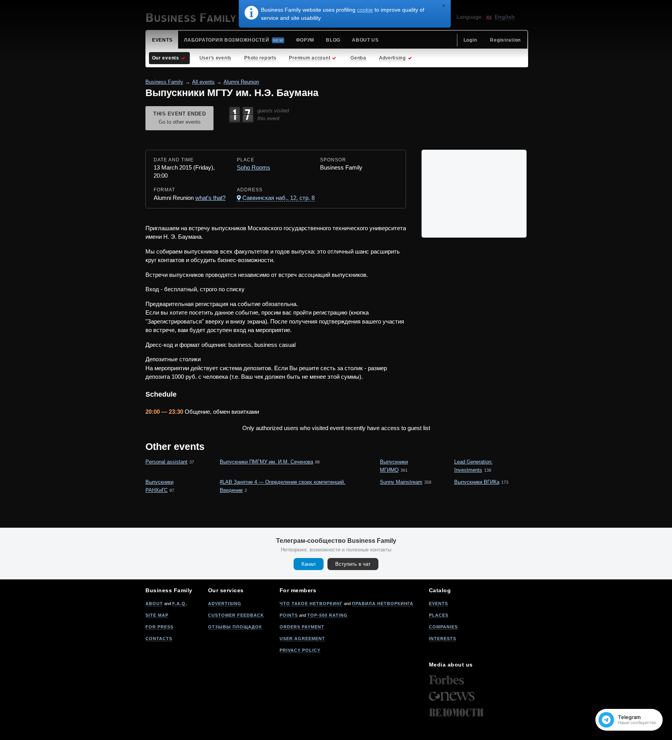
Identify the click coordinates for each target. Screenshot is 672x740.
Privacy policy (300, 650)
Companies (443, 627)
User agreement (302, 638)
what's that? (210, 197)
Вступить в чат (353, 564)
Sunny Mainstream (401, 482)
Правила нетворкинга (382, 603)
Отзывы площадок (235, 627)
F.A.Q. (179, 603)
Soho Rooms (253, 167)
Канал (308, 564)
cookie (365, 10)
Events (438, 603)
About (154, 603)
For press (159, 627)
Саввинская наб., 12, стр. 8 (278, 197)
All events (203, 82)
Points (289, 615)
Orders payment (302, 627)
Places (438, 615)
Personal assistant (166, 462)
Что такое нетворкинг (311, 603)
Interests (442, 638)
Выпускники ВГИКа (476, 482)
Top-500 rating (327, 615)
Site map (156, 615)
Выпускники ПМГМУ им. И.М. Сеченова (266, 462)
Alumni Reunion (241, 82)
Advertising (225, 603)
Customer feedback (236, 615)
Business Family (164, 82)
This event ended (179, 118)
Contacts (158, 638)
